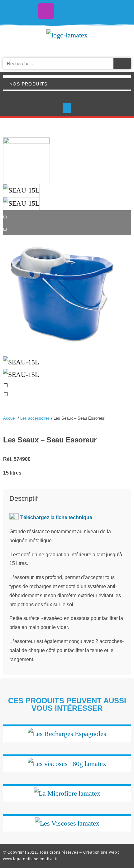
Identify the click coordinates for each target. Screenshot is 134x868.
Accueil (10, 418)
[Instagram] (46, 11)
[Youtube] (67, 11)
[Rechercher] (122, 63)
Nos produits (28, 83)
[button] (67, 108)
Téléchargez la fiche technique (56, 517)
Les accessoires (35, 418)
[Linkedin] (88, 11)
